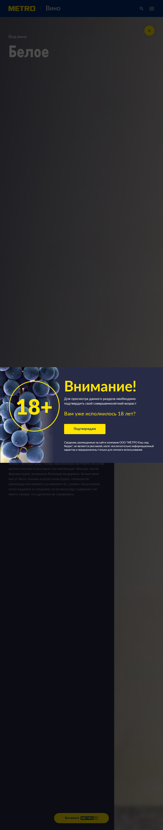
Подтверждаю (85, 429)
